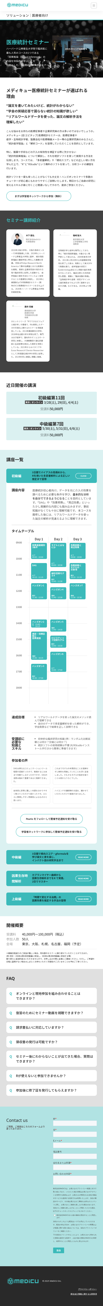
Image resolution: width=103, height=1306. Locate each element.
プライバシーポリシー (87, 1289)
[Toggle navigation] (94, 5)
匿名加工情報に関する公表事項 (84, 1294)
